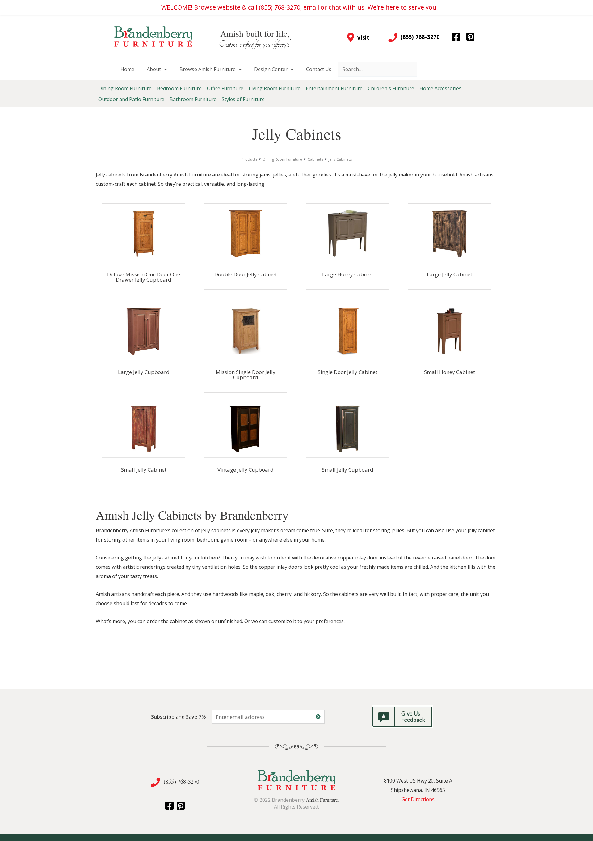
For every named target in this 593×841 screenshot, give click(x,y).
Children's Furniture (391, 88)
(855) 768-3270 (182, 781)
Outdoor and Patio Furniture (131, 99)
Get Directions (418, 799)
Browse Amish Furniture (207, 69)
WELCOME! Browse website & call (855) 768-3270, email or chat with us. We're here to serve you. (299, 7)
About (154, 69)
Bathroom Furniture (193, 99)
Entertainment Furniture (334, 88)
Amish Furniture (322, 799)
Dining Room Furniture (125, 88)
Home (127, 69)
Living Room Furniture (275, 88)
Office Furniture (225, 88)
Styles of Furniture (243, 99)
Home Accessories (440, 88)
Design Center (271, 69)
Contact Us (318, 69)
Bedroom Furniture (179, 88)
